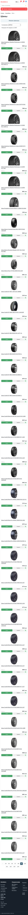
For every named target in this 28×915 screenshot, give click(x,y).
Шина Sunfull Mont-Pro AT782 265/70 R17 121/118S (14, 832)
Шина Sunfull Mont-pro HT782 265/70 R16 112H (13, 458)
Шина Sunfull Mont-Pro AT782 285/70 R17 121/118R (11, 770)
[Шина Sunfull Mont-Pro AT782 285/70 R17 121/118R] (14, 763)
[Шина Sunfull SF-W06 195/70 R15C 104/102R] (14, 306)
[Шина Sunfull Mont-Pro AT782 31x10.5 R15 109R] (14, 722)
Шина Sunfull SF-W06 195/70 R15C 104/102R (12, 312)
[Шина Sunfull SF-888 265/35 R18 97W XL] (14, 347)
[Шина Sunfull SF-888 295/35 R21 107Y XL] (14, 327)
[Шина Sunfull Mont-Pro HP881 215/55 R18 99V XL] (14, 535)
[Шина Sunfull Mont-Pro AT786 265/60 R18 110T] (14, 701)
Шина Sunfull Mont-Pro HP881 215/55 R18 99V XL (13, 541)
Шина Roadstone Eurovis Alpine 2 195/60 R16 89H (13, 208)
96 (12, 863)
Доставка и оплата (14, 885)
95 (9, 863)
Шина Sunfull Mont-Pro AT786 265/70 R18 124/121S (11, 625)
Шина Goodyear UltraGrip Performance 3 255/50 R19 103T (13, 43)
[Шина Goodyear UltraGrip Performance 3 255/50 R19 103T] (14, 36)
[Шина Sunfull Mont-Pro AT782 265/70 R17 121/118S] (14, 826)
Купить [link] (7, 48)
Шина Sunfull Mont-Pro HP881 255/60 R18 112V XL (14, 499)
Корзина (24, 882)
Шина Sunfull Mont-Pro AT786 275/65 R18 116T (13, 582)
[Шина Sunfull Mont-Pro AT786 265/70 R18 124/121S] (14, 618)
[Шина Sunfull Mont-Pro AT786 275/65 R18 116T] (14, 576)
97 (15, 863)
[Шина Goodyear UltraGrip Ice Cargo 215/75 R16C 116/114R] (14, 98)
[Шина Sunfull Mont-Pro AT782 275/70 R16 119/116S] (14, 784)
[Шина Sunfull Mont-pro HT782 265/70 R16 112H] (14, 451)
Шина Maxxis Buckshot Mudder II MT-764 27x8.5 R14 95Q (13, 250)
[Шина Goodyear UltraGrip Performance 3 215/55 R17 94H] (14, 160)
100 (25, 863)
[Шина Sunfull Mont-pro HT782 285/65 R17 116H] (14, 431)
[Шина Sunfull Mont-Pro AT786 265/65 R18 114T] (14, 659)
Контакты (14, 890)
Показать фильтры (14, 20)
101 (7, 866)
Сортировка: (5, 24)
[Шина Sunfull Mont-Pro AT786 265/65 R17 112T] (14, 680)
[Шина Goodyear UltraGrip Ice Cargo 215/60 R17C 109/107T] (14, 140)
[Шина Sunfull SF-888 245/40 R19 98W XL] (14, 368)
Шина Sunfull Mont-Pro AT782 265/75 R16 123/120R (11, 812)
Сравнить (18, 48)
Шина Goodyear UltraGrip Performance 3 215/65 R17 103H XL (13, 126)
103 (14, 866)
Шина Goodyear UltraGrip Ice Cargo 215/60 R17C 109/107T (13, 147)
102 (11, 866)
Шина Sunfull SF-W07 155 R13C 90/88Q (11, 291)
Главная (2, 13)
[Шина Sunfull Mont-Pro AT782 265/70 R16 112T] (14, 846)
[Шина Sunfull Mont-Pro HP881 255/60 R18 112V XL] (14, 493)
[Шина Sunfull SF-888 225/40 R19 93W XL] (14, 389)
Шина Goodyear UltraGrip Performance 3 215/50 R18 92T (13, 188)
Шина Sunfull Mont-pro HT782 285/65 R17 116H (13, 437)
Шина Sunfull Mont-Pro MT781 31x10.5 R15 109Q (13, 416)
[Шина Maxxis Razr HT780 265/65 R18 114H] (14, 264)
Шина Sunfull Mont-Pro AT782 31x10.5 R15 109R (13, 728)
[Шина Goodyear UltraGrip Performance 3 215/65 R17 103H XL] (14, 119)
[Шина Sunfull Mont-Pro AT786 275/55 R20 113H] (14, 597)
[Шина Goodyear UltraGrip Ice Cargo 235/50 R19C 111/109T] (14, 77)
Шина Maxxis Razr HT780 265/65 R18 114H (12, 270)
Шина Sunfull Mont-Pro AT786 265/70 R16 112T (13, 645)
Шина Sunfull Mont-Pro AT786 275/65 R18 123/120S (11, 562)
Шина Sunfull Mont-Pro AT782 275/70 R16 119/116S (14, 790)
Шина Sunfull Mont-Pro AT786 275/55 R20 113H (13, 603)
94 (5, 863)
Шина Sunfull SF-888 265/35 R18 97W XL (11, 354)
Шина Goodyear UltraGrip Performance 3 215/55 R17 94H (13, 167)
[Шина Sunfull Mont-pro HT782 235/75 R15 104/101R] (14, 472)
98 (18, 863)
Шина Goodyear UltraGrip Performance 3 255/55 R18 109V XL (13, 63)
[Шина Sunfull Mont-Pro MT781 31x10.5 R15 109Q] (14, 410)
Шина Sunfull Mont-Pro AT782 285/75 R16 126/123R (11, 749)
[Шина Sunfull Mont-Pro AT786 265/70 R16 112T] (14, 638)
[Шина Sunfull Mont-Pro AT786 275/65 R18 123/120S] (14, 555)
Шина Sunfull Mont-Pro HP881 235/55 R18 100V (13, 520)
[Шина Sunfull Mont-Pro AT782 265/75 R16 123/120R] (14, 805)
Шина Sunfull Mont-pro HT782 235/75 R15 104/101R (11, 479)
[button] (25, 48)
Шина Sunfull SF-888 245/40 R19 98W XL (11, 374)
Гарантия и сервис (14, 888)
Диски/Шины (7, 13)
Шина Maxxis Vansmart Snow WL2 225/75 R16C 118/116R (13, 230)
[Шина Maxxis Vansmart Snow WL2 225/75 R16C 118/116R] (14, 223)
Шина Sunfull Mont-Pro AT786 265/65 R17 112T (13, 686)
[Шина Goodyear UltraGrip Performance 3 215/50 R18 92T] (14, 181)
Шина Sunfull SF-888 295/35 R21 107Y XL (11, 333)
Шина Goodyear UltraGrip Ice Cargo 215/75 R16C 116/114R (13, 105)
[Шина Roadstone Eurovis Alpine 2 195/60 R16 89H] (14, 202)
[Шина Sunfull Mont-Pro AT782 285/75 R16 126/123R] (14, 742)
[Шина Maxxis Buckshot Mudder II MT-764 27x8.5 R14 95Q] (14, 244)
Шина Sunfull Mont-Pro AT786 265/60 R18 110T (13, 707)
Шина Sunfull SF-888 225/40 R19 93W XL (11, 395)
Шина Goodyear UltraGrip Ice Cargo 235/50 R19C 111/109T (13, 84)
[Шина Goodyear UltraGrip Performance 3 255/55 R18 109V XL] (14, 56)
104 (18, 866)
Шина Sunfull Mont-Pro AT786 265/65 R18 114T (13, 665)
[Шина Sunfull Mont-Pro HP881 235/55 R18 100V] (14, 514)
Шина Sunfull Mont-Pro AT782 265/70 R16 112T (13, 852)
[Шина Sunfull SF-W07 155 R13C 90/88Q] (14, 285)
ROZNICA (4, 2)
